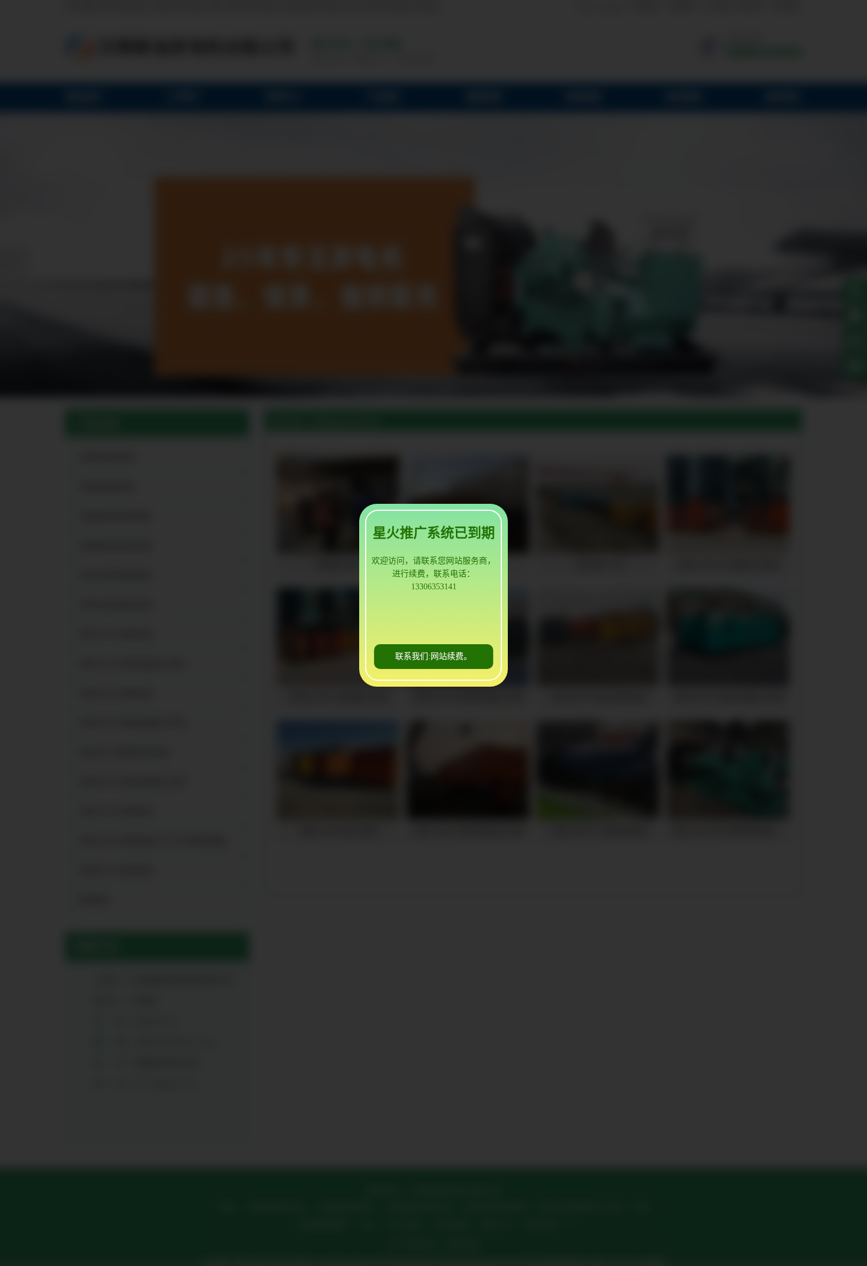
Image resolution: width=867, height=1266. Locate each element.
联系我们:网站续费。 (433, 656)
